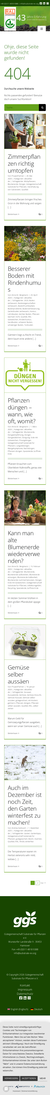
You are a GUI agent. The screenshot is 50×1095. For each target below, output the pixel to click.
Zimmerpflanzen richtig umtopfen (24, 163)
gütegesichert (21, 700)
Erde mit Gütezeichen (17, 582)
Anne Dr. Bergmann (20, 295)
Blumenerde (13, 184)
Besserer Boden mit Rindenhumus (24, 279)
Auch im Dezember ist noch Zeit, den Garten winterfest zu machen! (25, 805)
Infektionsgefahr (34, 585)
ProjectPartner (18, 176)
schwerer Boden (25, 322)
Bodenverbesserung (31, 308)
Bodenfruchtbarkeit (26, 306)
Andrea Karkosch (19, 828)
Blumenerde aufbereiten (18, 574)
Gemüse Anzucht (34, 695)
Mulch (30, 839)
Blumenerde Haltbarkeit (27, 577)
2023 (26, 300)
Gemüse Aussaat (15, 697)
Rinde (22, 841)
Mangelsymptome (15, 448)
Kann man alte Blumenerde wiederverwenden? (24, 547)
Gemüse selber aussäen (18, 674)
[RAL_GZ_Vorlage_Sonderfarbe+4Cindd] (10, 8)
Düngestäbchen (14, 437)
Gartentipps (36, 833)
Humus (33, 311)
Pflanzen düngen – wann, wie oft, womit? (21, 410)
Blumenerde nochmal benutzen (21, 580)
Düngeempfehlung (16, 435)
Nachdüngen (29, 448)
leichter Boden (25, 314)
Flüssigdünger (25, 440)
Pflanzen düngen (15, 451)
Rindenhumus (25, 319)
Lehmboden (13, 314)
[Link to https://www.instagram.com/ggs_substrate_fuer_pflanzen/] (48, 3)
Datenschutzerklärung (29, 1091)
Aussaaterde (13, 695)
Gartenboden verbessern (18, 311)
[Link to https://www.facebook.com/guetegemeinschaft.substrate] (41, 3)
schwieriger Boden (15, 325)
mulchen (38, 839)
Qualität (25, 189)
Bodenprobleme (15, 308)
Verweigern (11, 1078)
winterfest (29, 841)
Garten (27, 833)
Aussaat (27, 692)
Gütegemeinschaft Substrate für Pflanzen (25, 185)
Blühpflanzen (29, 181)
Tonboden (28, 325)
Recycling (12, 588)
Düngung (26, 437)
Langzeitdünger (22, 445)
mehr (43, 1078)
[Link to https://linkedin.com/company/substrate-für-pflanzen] (44, 3)
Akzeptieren (29, 1078)
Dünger (22, 184)
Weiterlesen (13, 214)
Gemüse (22, 695)
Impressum (16, 1091)
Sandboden (13, 322)
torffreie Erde (32, 588)
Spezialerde (28, 451)
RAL (30, 706)
